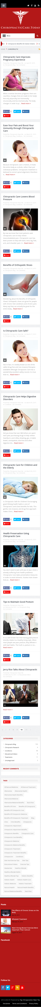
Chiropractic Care (27, 833)
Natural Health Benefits (25, 887)
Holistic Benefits (27, 876)
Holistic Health (9, 880)
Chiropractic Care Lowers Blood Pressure (19, 198)
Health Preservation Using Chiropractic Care (16, 535)
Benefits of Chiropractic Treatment (16, 818)
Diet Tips (25, 860)
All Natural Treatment (28, 787)
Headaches (8, 868)
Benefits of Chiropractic (27, 806)
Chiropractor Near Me (16, 63)
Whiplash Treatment (19, 919)
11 (26, 729)
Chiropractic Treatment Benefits (15, 853)
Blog (32, 818)
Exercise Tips (24, 864)
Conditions (19, 136)
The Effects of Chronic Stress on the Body (25, 911)
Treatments (8, 757)
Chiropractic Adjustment (12, 826)
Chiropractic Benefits (11, 833)
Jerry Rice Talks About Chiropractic (20, 669)
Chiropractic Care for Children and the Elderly (20, 466)
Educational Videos (25, 675)
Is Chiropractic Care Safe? (15, 330)
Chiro (6, 822)
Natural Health (9, 887)
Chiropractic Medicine (11, 841)
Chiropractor (8, 856)
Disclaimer (6, 1003)
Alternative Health (21, 791)
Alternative (8, 791)
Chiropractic (27, 822)
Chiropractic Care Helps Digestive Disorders (19, 398)
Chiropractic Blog (10, 65)
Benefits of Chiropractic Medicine (15, 814)
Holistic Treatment (25, 883)
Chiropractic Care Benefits (13, 837)
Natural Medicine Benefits (13, 891)
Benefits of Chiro (10, 806)
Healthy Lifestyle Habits (12, 872)
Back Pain (30, 802)
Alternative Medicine (11, 799)
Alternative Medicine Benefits (14, 802)
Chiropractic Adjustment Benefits (15, 829)
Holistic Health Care (24, 880)
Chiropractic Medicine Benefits (14, 845)
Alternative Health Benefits (13, 795)
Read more (25, 103)
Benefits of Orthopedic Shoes (17, 265)
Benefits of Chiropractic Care (14, 810)
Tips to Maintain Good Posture (18, 601)
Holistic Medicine (10, 883)
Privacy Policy (33, 1003)
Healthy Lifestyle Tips (11, 876)
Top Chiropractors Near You (30, 1000)
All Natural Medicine (11, 787)
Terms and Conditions (19, 1003)
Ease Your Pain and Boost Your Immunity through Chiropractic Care (18, 128)
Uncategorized (9, 760)
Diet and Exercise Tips (11, 860)
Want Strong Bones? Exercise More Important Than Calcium (25, 929)
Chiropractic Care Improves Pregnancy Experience (16, 58)
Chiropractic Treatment (12, 849)
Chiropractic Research (12, 747)
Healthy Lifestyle (20, 868)
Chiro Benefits (15, 822)
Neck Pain (28, 891)
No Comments (21, 65)
